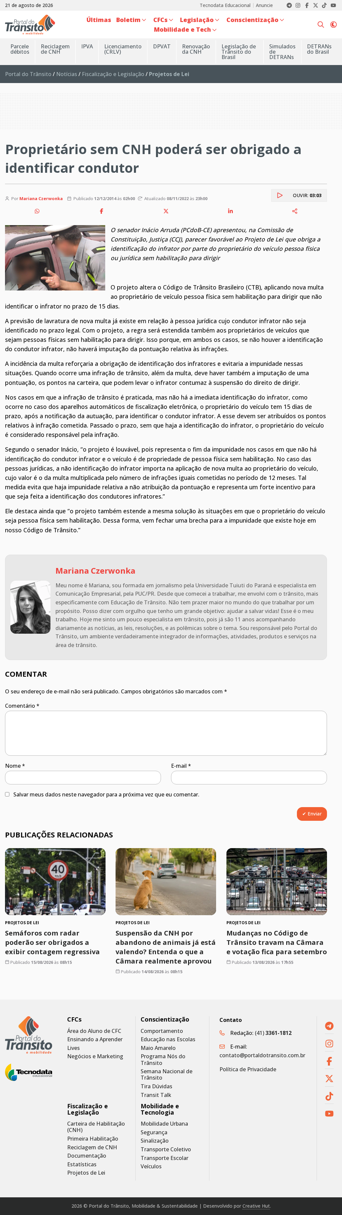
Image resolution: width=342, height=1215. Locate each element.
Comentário (22, 705)
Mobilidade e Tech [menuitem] (182, 29)
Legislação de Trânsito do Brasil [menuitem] (238, 52)
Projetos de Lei (86, 1173)
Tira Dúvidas (156, 1086)
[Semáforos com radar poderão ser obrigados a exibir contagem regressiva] (55, 881)
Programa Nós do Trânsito (163, 1059)
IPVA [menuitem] (87, 46)
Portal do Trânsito (28, 74)
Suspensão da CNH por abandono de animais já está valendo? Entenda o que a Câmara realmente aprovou (166, 946)
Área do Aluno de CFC (94, 1031)
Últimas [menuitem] (99, 20)
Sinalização (155, 1141)
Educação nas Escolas (168, 1039)
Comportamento (162, 1031)
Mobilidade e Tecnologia (160, 1109)
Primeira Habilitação (92, 1139)
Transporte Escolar (164, 1158)
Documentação (86, 1156)
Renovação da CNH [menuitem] (196, 49)
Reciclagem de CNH (92, 1147)
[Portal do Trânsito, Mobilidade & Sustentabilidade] (28, 1035)
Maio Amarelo (158, 1048)
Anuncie (264, 5)
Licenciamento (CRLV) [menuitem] (123, 49)
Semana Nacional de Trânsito (166, 1074)
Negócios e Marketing (95, 1056)
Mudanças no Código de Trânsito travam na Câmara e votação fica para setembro (276, 942)
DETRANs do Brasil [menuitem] (319, 49)
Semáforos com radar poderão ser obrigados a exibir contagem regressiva (52, 942)
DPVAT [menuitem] (162, 46)
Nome (15, 765)
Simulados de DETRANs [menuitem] (282, 52)
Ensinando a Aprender (95, 1039)
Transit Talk (156, 1095)
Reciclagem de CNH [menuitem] (55, 49)
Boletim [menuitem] (128, 20)
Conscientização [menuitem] (252, 20)
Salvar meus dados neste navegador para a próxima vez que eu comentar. (106, 794)
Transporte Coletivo (166, 1149)
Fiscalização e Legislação (113, 74)
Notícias (66, 74)
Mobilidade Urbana (164, 1124)
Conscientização (165, 1019)
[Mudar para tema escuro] (333, 24)
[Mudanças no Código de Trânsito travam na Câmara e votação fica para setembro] (276, 881)
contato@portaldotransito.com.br (262, 1055)
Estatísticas (82, 1164)
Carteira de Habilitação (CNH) (96, 1127)
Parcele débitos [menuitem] (19, 49)
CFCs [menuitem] (160, 20)
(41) (273, 1033)
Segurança (154, 1132)
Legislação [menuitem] (197, 20)
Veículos (151, 1166)
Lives (73, 1048)
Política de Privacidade (247, 1069)
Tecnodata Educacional (225, 5)
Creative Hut (256, 1206)
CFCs (74, 1019)
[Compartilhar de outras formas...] (295, 211)
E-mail (181, 765)
